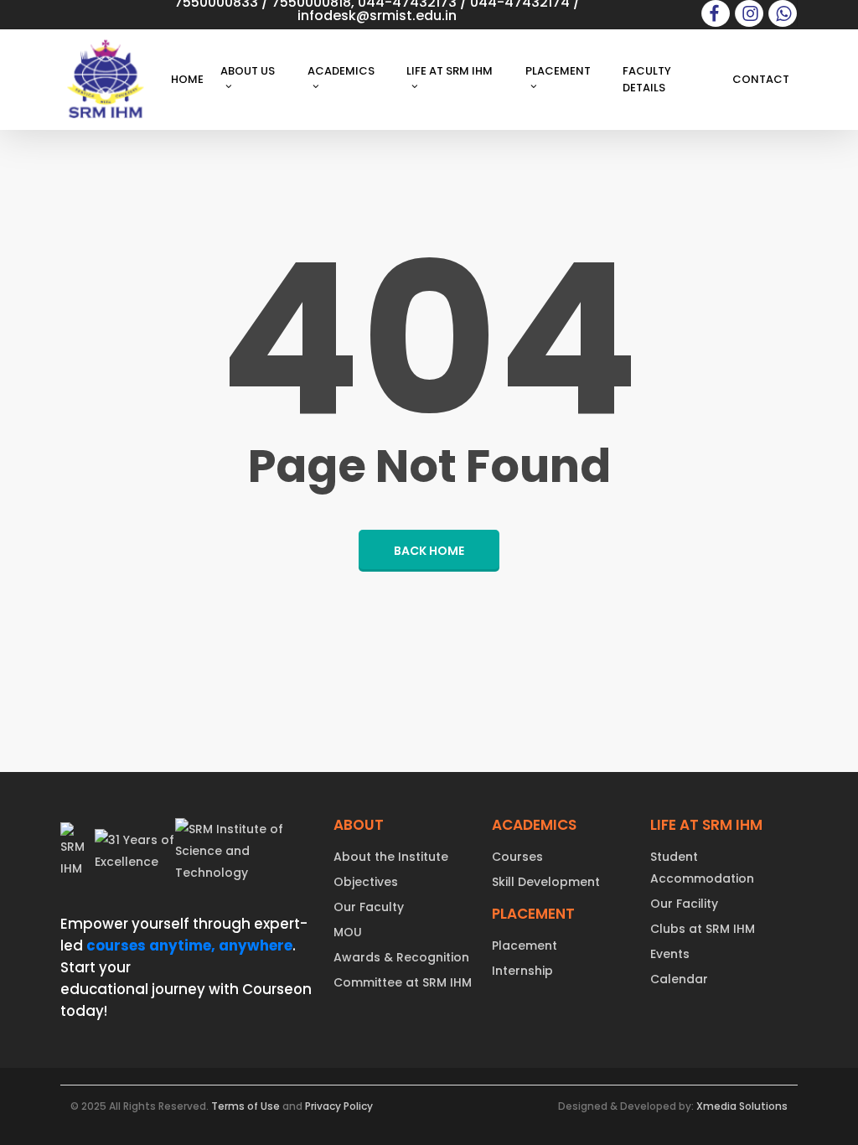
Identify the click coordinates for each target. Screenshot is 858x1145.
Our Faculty (368, 907)
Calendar (679, 979)
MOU (347, 932)
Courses (517, 856)
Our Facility (684, 903)
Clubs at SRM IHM (702, 928)
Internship (522, 970)
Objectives (365, 881)
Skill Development (546, 881)
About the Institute (390, 856)
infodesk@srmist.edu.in (377, 15)
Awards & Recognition (401, 957)
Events (670, 954)
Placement (524, 945)
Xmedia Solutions (742, 1106)
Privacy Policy (339, 1106)
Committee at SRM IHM (402, 982)
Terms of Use (245, 1106)
